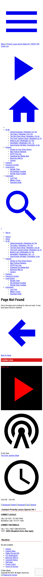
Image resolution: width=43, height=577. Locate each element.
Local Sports (10, 167)
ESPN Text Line (15, 154)
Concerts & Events (12, 165)
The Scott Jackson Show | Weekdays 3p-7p (26, 138)
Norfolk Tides (15, 169)
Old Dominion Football (18, 171)
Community (10, 176)
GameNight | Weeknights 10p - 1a (22, 143)
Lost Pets (13, 178)
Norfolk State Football (18, 174)
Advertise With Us (16, 158)
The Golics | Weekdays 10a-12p (21, 134)
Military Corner (15, 180)
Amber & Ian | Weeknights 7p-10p (22, 141)
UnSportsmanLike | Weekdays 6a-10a (23, 132)
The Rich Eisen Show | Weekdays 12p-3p (24, 136)
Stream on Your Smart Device (21, 149)
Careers (13, 160)
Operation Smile (15, 182)
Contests (9, 163)
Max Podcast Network (18, 152)
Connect (8, 147)
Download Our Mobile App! (19, 156)
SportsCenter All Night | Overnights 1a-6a (25, 145)
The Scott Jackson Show (10, 455)
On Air (8, 130)
